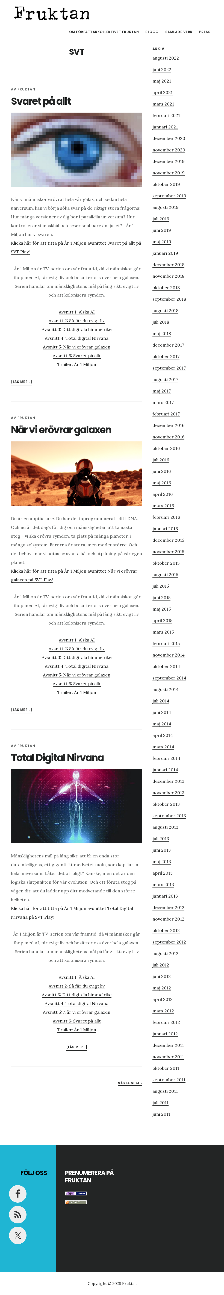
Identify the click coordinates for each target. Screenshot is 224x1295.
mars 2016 (163, 505)
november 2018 (168, 276)
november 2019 (168, 172)
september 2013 (169, 815)
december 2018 (168, 264)
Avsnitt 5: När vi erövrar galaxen (76, 347)
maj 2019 (161, 241)
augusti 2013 (165, 827)
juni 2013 (161, 850)
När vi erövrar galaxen (61, 430)
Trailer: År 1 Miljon (76, 364)
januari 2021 (165, 127)
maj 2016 (161, 482)
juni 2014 (161, 712)
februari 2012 (166, 1022)
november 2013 (168, 792)
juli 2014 (160, 701)
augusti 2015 (165, 574)
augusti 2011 (165, 1091)
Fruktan (52, 12)
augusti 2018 (165, 310)
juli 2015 (160, 586)
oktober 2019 (166, 184)
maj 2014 (161, 723)
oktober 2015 (165, 563)
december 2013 (168, 781)
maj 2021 (161, 81)
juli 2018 (160, 322)
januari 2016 (165, 528)
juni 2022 (161, 69)
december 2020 (168, 138)
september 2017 (169, 368)
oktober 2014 (166, 666)
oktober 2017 (165, 356)
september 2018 (169, 299)
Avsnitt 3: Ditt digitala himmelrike (76, 329)
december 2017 (168, 345)
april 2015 (162, 620)
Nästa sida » (130, 1083)
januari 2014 (165, 769)
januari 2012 (165, 1033)
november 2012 (168, 919)
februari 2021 (166, 115)
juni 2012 (161, 976)
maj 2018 (161, 333)
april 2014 (162, 735)
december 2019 (168, 161)
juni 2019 (161, 230)
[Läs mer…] (21, 382)
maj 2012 (161, 988)
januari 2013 (165, 896)
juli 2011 (160, 1102)
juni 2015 (161, 597)
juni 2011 (161, 1114)
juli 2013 (160, 838)
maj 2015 (161, 609)
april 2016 (162, 494)
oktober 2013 (166, 804)
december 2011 (168, 1045)
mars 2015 (163, 632)
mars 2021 (163, 104)
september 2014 (169, 678)
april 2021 (162, 92)
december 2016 (168, 425)
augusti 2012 (165, 953)
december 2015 (168, 540)
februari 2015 (166, 643)
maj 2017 (161, 391)
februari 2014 (166, 758)
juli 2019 (160, 218)
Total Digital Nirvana (57, 758)
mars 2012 (163, 1010)
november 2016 (168, 437)
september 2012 (169, 942)
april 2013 (162, 873)
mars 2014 (163, 746)
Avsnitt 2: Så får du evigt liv (77, 320)
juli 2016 (160, 459)
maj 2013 (161, 861)
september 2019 (169, 195)
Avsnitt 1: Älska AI (77, 312)
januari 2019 (165, 253)
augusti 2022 (165, 58)
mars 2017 (163, 402)
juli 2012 (160, 965)
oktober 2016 (166, 448)
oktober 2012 (166, 930)
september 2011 (168, 1079)
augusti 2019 (165, 207)
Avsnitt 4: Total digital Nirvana (76, 338)
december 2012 (168, 907)
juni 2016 (161, 471)
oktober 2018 (166, 287)
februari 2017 (166, 414)
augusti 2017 (165, 379)
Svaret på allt (41, 101)
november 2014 (168, 655)
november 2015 (168, 551)
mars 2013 (163, 884)
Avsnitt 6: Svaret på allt (77, 355)
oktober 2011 (165, 1068)
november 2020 (168, 150)
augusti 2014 (165, 689)
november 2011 (168, 1056)
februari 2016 (166, 517)
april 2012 (162, 999)
